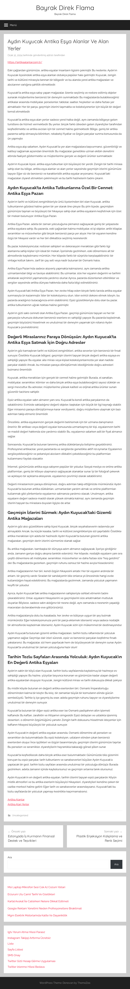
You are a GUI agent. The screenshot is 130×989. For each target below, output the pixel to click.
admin (50, 55)
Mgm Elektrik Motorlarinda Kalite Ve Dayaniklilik (37, 915)
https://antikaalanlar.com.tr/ (25, 62)
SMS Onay (14, 955)
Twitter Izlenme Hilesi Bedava (26, 966)
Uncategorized (20, 815)
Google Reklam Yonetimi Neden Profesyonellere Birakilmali (45, 908)
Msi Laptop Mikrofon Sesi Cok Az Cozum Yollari (36, 887)
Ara (10, 857)
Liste (11, 943)
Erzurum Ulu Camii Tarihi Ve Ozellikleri (31, 894)
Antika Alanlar (16, 799)
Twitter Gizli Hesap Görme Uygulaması (31, 961)
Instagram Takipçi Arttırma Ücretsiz (29, 937)
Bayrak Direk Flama (65, 8)
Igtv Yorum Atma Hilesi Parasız (26, 932)
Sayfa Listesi (15, 949)
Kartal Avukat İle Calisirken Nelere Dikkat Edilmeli (38, 901)
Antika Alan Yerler (18, 804)
